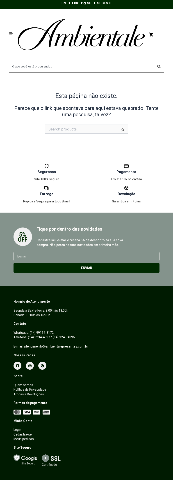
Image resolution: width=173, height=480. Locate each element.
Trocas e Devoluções (29, 394)
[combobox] (81, 66)
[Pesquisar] (159, 66)
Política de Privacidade (30, 389)
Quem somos (23, 385)
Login (17, 429)
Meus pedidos (24, 439)
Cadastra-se (23, 434)
